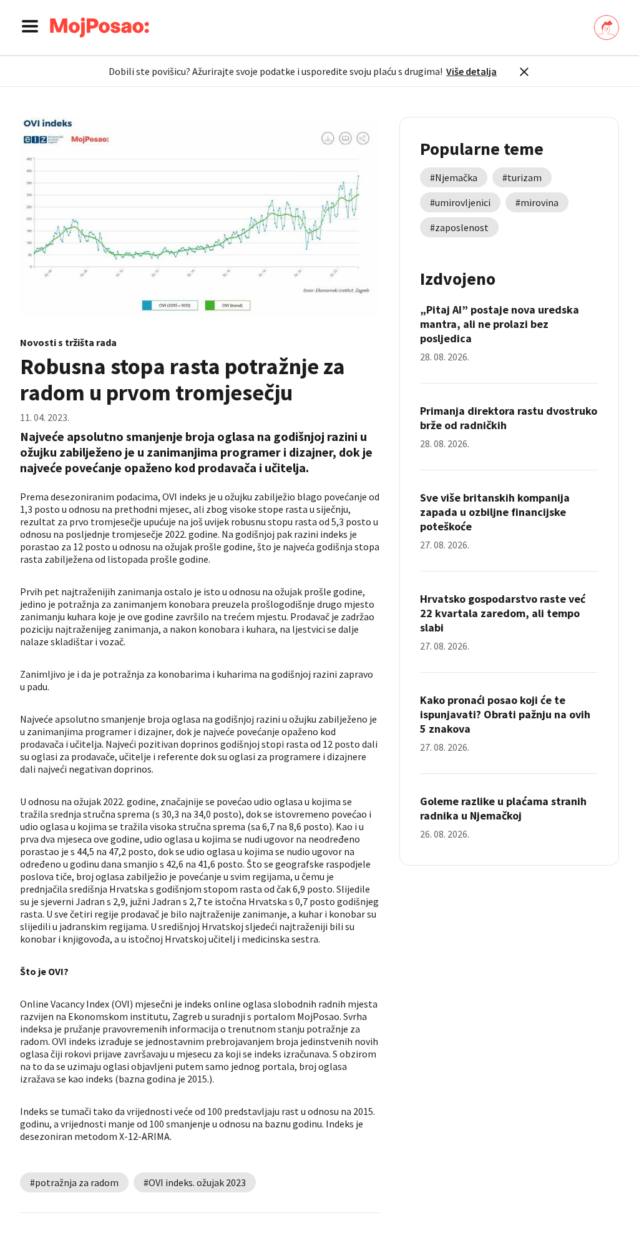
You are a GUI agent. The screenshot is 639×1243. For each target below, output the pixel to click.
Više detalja (471, 71)
